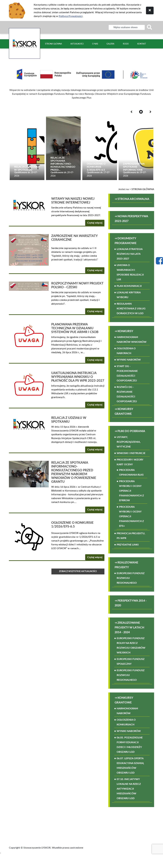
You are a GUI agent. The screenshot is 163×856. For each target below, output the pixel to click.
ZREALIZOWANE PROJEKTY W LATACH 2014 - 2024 (129, 627)
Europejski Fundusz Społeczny (131, 661)
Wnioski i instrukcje (131, 453)
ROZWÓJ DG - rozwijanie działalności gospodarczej (127, 394)
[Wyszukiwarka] (149, 27)
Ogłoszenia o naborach (126, 351)
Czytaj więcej (94, 223)
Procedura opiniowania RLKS (131, 472)
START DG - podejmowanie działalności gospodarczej (127, 373)
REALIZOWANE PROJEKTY (126, 565)
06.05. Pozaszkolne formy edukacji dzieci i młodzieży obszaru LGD (130, 744)
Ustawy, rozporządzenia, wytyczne (129, 442)
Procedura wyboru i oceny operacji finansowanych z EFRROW (131, 491)
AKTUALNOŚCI (77, 44)
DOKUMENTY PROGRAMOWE (125, 241)
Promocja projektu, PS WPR (131, 535)
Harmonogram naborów (127, 711)
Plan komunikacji (129, 286)
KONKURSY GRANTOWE (124, 411)
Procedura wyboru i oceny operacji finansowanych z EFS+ (131, 516)
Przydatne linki (128, 544)
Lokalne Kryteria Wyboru (129, 295)
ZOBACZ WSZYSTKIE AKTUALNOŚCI (78, 571)
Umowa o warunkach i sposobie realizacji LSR (130, 272)
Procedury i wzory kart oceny (130, 462)
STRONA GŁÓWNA (53, 44)
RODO (126, 44)
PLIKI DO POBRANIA (131, 431)
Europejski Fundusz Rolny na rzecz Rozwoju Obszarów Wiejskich (131, 645)
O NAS (95, 44)
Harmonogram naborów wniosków (131, 339)
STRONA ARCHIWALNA (133, 199)
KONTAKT (141, 44)
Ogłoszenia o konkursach (126, 722)
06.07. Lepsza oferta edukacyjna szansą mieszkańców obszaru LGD (130, 765)
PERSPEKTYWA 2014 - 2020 (131, 603)
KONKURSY (125, 331)
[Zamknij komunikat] (150, 10)
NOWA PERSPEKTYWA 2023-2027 (131, 219)
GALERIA (110, 44)
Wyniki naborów (129, 359)
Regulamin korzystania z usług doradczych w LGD (131, 309)
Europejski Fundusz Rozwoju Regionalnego (131, 578)
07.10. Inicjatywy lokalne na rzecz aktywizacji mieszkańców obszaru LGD (129, 789)
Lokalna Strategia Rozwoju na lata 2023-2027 (129, 254)
